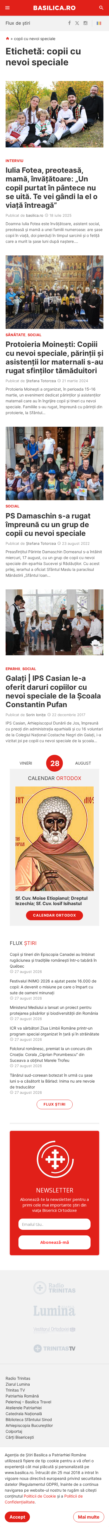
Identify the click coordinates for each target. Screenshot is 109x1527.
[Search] (101, 7)
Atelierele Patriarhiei (24, 1407)
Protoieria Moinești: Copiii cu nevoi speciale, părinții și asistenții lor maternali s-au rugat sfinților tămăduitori (54, 357)
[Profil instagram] (85, 23)
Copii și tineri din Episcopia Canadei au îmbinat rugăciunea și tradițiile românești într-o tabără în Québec (53, 960)
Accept (17, 1517)
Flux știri (55, 1104)
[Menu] (7, 7)
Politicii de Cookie (40, 1496)
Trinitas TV (15, 1390)
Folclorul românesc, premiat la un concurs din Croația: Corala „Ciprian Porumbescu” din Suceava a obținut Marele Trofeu (51, 1054)
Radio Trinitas (18, 1378)
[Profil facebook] (69, 23)
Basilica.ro (54, 7)
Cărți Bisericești (20, 1437)
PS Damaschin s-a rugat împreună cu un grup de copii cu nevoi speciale (48, 524)
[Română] (100, 23)
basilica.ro (34, 215)
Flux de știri (18, 23)
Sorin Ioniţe (36, 714)
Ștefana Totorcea (41, 381)
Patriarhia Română (22, 1396)
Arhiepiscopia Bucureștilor (29, 1425)
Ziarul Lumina (18, 1384)
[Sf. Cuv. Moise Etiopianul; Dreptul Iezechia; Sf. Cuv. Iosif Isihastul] (54, 838)
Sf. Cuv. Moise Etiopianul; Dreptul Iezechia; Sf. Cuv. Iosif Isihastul (51, 901)
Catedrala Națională (24, 1413)
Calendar (54, 778)
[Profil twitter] (77, 23)
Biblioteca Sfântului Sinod (29, 1419)
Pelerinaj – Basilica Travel (28, 1401)
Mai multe (88, 1517)
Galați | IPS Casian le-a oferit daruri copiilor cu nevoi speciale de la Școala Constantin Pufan (53, 691)
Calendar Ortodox (54, 915)
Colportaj (14, 1431)
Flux (23, 943)
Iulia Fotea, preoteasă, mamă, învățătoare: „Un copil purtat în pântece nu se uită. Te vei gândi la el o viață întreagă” (52, 187)
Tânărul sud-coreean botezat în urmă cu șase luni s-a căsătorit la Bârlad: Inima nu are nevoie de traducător (52, 1081)
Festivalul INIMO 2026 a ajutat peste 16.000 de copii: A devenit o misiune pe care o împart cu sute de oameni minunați (53, 987)
